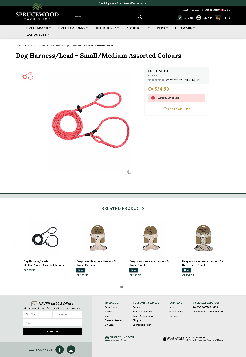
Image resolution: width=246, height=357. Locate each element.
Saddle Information (142, 311)
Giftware (183, 28)
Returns (136, 307)
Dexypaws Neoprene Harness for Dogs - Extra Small (202, 263)
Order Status (111, 307)
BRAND (37, 28)
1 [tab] (121, 287)
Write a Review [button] (192, 79)
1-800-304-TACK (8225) (206, 307)
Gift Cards (109, 324)
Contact (195, 10)
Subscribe (52, 331)
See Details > (142, 3)
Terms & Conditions (143, 315)
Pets (161, 28)
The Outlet (36, 35)
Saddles (71, 28)
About (185, 10)
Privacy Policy (176, 311)
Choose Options (98, 238)
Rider (136, 28)
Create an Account (114, 320)
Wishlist (108, 311)
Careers (173, 315)
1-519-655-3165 (214, 311)
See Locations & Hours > (119, 340)
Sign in (108, 315)
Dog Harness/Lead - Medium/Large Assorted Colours (44, 263)
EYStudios (219, 340)
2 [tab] (127, 287)
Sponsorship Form (142, 324)
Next (234, 243)
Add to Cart (45, 238)
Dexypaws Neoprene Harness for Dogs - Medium (96, 263)
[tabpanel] (45, 246)
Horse (105, 28)
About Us (173, 307)
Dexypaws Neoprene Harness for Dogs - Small (149, 263)
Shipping (137, 320)
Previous (14, 243)
